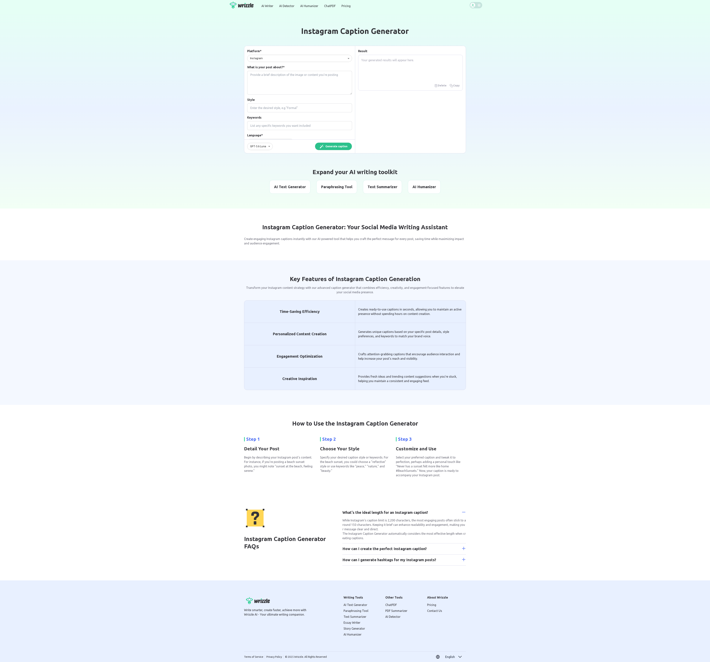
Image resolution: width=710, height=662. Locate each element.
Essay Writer (352, 622)
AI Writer (267, 6)
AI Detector (286, 6)
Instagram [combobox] (256, 58)
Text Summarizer (355, 616)
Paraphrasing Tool (356, 610)
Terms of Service (253, 656)
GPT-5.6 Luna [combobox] (258, 146)
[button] (453, 656)
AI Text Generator (355, 604)
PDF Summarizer (396, 610)
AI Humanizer (309, 6)
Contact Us (434, 610)
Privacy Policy (274, 656)
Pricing (346, 6)
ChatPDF (330, 6)
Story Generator (354, 628)
